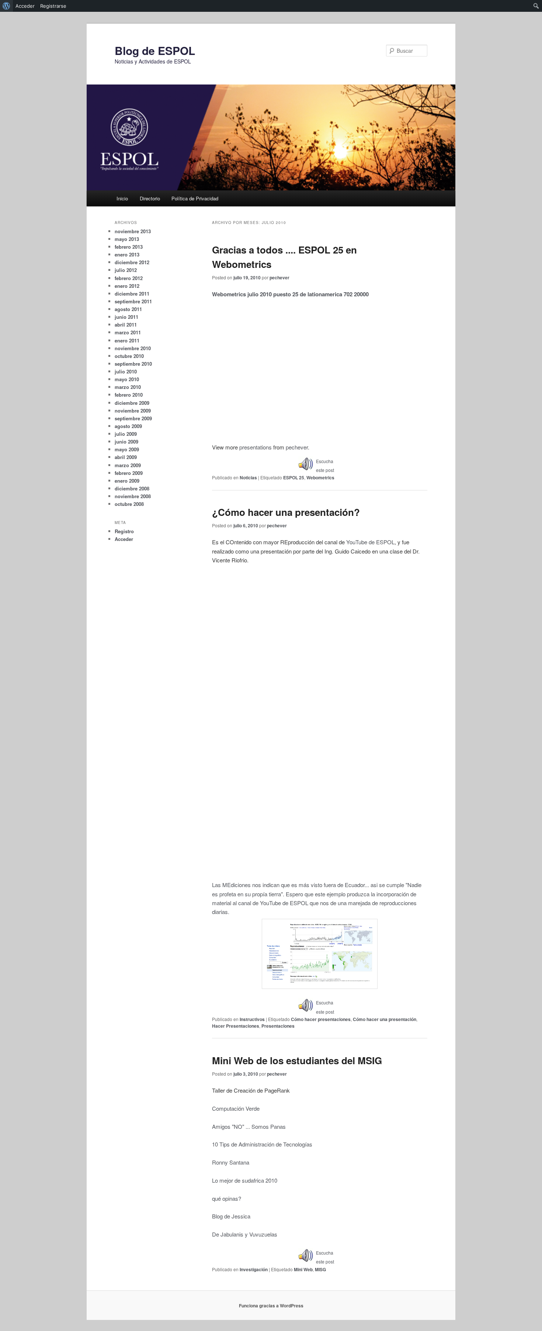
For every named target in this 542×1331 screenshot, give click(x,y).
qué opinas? (226, 1198)
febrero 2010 (129, 394)
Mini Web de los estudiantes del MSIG (297, 1060)
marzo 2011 (128, 332)
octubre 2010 (129, 355)
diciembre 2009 (132, 402)
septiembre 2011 (133, 301)
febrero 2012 (129, 278)
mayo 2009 (127, 449)
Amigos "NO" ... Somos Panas (249, 1126)
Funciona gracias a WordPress (271, 1305)
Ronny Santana (230, 1162)
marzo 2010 (128, 386)
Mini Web (303, 1269)
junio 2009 (126, 441)
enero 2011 (127, 340)
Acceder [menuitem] (25, 6)
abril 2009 (126, 457)
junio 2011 (126, 316)
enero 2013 (127, 254)
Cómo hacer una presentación (384, 1019)
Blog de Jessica (231, 1216)
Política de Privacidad (194, 198)
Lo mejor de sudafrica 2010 (244, 1180)
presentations (255, 447)
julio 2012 (126, 269)
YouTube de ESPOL (370, 542)
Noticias (248, 477)
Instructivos (252, 1019)
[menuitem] (6, 6)
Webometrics (320, 477)
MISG (320, 1269)
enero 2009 (127, 480)
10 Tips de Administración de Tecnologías (262, 1144)
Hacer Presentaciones (235, 1026)
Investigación (254, 1269)
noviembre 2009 (133, 410)
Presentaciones (278, 1026)
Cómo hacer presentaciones (321, 1019)
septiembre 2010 (133, 363)
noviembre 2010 (133, 348)
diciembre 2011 (132, 293)
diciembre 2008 (132, 488)
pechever (279, 277)
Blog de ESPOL (155, 50)
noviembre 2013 (133, 231)
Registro (124, 531)
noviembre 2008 (133, 496)
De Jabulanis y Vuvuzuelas (244, 1234)
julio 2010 (126, 371)
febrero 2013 (129, 246)
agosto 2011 (128, 309)
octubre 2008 (129, 503)
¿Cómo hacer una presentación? (286, 512)
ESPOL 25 (293, 477)
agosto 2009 (128, 426)
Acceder (124, 538)
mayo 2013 (127, 238)
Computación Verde (236, 1108)
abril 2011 (126, 324)
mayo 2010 (127, 379)
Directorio (150, 198)
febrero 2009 (129, 472)
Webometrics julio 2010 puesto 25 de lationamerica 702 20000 (290, 294)
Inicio (122, 198)
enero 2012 (127, 285)
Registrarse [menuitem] (53, 6)
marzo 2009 (128, 465)
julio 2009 (126, 433)
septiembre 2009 (133, 418)
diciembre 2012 (132, 262)
